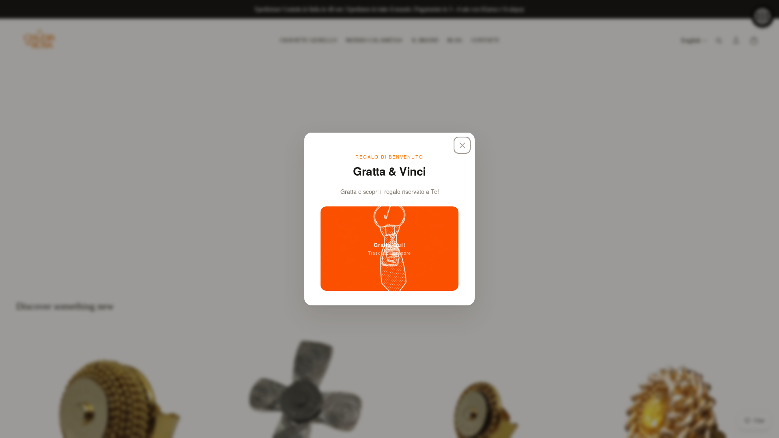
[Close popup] (462, 145)
